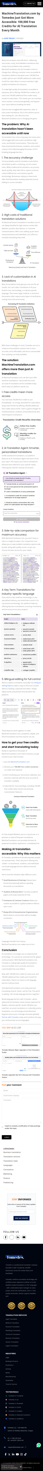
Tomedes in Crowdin (15, 1411)
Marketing (7, 1174)
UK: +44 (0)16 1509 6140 (16, 1440)
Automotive (9, 1380)
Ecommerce (9, 1365)
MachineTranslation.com (20, 762)
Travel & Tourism (11, 1384)
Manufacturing (11, 1376)
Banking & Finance (12, 1361)
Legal (7, 1357)
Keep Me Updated (21, 1218)
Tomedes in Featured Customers (19, 1415)
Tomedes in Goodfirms (16, 1419)
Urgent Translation (12, 1346)
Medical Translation (12, 1323)
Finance (6, 1178)
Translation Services (16, 1315)
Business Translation (13, 1338)
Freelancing (8, 1182)
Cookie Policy (14, 1467)
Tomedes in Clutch (14, 1407)
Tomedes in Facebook (15, 1403)
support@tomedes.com (16, 1447)
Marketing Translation (13, 1330)
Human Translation (12, 1342)
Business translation (12, 1152)
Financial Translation (13, 1327)
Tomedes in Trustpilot (15, 1396)
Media (8, 1373)
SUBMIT (7, 1137)
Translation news (10, 1161)
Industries (11, 1353)
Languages (8, 1165)
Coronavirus (8, 1169)
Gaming (8, 1369)
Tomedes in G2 (13, 1400)
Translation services (11, 1156)
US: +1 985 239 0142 (14, 1438)
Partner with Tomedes (10, 1017)
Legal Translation (11, 1319)
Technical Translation (13, 1334)
